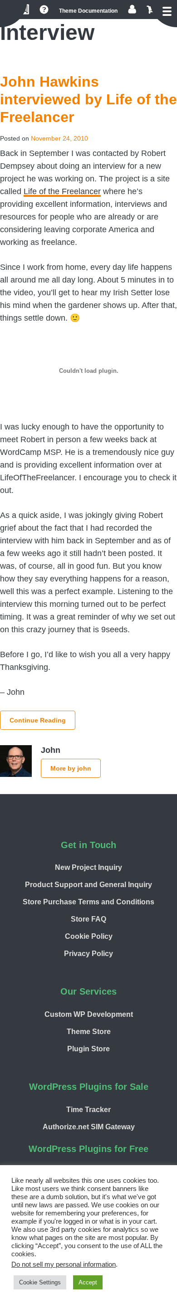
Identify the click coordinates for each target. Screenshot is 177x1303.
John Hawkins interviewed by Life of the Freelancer (88, 99)
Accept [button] (88, 1282)
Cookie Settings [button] (40, 1282)
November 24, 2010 (59, 138)
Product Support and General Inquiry (88, 884)
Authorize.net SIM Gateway (89, 1127)
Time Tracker (88, 1109)
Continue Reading (38, 720)
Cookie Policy (89, 936)
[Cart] (149, 9)
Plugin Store (88, 1049)
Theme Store (89, 1031)
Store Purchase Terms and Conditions (88, 902)
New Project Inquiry (88, 867)
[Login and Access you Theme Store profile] (132, 9)
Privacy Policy (88, 953)
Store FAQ (88, 919)
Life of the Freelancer (62, 191)
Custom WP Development (88, 1014)
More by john (70, 768)
